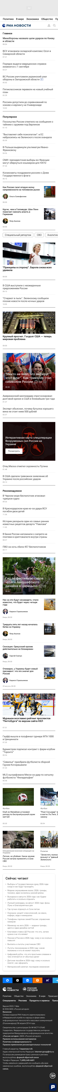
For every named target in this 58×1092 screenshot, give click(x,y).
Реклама (22, 1000)
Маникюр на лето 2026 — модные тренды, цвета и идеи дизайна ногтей (27, 926)
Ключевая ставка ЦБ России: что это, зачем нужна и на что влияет (28, 933)
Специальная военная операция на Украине (18, 852)
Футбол (6, 808)
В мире (42, 996)
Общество (18, 996)
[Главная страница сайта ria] (16, 25)
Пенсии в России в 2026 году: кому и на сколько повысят (29, 939)
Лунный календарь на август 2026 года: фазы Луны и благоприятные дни (28, 904)
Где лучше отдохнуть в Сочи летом (23, 909)
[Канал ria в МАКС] (7, 980)
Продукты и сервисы (39, 1000)
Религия (44, 851)
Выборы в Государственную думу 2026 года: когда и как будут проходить (28, 885)
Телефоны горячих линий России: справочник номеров (28, 920)
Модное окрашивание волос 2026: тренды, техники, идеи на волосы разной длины (27, 891)
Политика (7, 996)
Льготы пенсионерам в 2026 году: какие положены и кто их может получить (26, 949)
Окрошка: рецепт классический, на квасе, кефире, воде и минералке (27, 914)
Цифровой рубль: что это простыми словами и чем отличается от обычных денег (29, 955)
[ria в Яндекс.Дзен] (17, 980)
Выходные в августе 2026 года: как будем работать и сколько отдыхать (26, 897)
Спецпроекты (9, 1000)
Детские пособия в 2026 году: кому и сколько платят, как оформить (28, 961)
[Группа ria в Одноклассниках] (37, 980)
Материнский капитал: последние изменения (28, 967)
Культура (9, 574)
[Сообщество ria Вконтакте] (27, 980)
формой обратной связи (28, 1057)
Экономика (31, 996)
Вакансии (7, 1012)
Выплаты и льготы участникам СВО (23, 944)
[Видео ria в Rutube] (47, 980)
